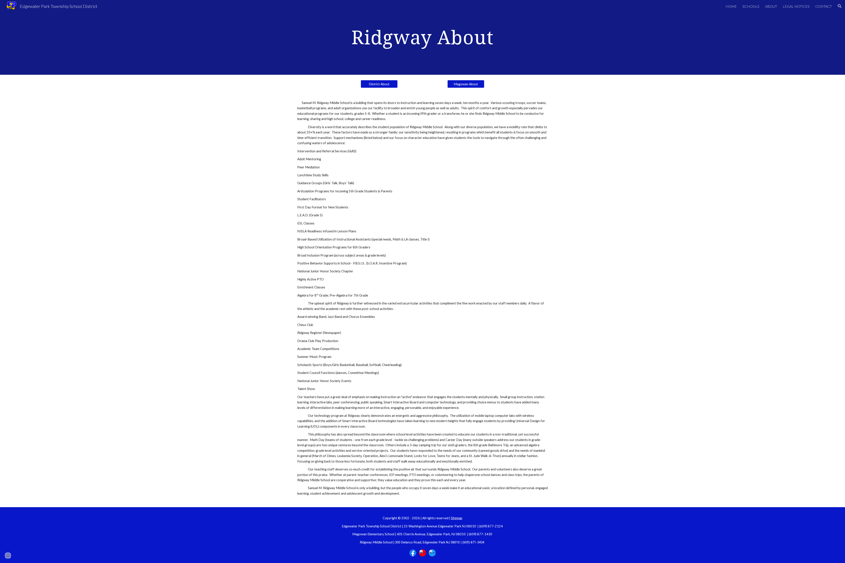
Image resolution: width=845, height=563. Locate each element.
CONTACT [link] (823, 6)
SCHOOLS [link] (750, 6)
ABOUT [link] (771, 6)
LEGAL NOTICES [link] (796, 6)
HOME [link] (731, 6)
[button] (839, 6)
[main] (422, 37)
